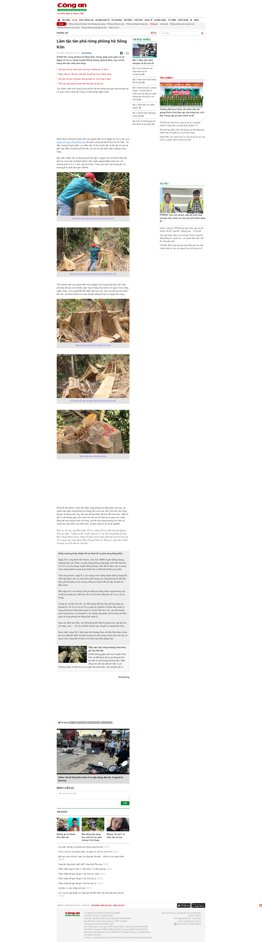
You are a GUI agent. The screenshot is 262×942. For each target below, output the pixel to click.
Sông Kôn (71, 142)
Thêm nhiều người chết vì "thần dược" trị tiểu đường (81, 869)
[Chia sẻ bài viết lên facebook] (121, 53)
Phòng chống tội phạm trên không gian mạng (87, 24)
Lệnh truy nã (114, 28)
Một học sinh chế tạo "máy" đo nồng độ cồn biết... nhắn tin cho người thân (91, 856)
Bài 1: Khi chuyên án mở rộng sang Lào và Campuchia (143, 71)
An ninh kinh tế (102, 20)
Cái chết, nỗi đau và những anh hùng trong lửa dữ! (80, 847)
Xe (191, 20)
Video (196, 20)
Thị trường (116, 20)
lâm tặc (82, 142)
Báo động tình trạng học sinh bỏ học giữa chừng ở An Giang (92, 837)
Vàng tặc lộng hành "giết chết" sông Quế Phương (80, 864)
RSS (154, 33)
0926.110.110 (106, 905)
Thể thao (138, 20)
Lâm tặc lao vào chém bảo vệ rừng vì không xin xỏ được (83, 69)
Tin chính (66, 20)
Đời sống (128, 20)
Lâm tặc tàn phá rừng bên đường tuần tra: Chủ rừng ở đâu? (84, 79)
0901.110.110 (118, 905)
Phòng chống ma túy (115, 24)
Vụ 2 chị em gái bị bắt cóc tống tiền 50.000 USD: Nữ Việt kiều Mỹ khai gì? (91, 893)
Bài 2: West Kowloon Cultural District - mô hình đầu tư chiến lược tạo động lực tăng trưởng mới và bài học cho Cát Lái (144, 94)
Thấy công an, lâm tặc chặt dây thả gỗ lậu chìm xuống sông (84, 74)
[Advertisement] (150, 9)
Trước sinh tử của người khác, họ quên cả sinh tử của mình (85, 852)
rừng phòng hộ (93, 722)
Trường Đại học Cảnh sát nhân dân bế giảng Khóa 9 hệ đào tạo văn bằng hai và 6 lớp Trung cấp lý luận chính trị (182, 112)
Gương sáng (160, 20)
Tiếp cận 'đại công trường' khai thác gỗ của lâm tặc (80, 84)
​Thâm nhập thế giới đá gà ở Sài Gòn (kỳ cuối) (78, 874)
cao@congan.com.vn (192, 921)
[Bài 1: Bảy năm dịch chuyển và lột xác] (145, 50)
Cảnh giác (164, 24)
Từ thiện (172, 20)
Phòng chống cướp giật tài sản (94, 28)
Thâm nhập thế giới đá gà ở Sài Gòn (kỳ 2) (77, 878)
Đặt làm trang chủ (70, 905)
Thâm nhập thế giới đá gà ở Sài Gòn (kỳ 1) (77, 883)
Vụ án (74, 20)
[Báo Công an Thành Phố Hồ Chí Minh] (59, 19)
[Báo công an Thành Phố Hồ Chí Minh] (72, 7)
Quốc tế (148, 20)
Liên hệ (85, 905)
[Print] (127, 53)
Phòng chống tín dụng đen (137, 24)
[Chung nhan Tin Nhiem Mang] (187, 924)
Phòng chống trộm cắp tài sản (182, 24)
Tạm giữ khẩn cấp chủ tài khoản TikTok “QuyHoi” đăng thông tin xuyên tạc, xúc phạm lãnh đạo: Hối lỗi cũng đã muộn (181, 238)
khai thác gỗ (106, 722)
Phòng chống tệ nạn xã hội (68, 28)
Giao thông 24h (86, 20)
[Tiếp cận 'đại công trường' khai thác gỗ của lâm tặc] (72, 654)
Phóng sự (154, 24)
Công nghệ (183, 20)
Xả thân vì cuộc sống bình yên (71, 888)
